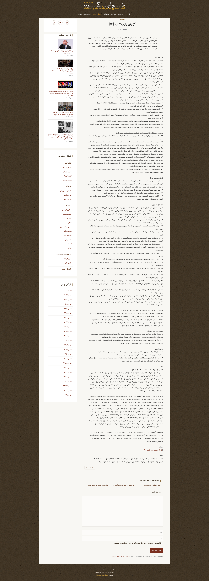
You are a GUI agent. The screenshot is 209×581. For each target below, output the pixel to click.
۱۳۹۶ (66, 326)
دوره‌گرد (106, 14)
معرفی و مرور (67, 167)
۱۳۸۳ (65, 386)
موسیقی (69, 218)
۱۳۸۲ (66, 390)
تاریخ (70, 244)
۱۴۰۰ (66, 308)
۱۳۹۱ (66, 349)
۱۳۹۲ (66, 345)
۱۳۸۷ (65, 367)
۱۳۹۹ (66, 313)
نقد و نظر (68, 263)
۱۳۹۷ (66, 322)
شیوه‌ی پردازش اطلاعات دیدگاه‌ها (121, 556)
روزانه (70, 248)
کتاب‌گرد (120, 14)
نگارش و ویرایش (66, 190)
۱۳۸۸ (65, 363)
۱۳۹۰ (66, 354)
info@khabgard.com (102, 575)
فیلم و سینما (67, 214)
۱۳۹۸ (66, 317)
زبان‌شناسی (68, 195)
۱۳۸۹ (66, 358)
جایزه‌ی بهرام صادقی (84, 14)
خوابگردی (68, 239)
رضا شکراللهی (98, 570)
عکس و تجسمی (66, 226)
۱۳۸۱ (66, 395)
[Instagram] (67, 22)
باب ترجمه (68, 199)
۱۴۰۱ (66, 304)
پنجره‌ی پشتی (67, 180)
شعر (70, 222)
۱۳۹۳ (65, 340)
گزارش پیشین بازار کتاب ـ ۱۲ (153, 450)
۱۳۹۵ (66, 331)
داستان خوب (67, 235)
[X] (54, 22)
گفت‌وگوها (68, 176)
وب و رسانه (68, 231)
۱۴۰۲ (66, 299)
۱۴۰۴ (66, 290)
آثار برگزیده (68, 258)
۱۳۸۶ (66, 372)
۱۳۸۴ (65, 381)
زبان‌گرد (113, 14)
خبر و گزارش (67, 171)
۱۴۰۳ (66, 295)
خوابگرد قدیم (97, 14)
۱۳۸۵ (65, 376)
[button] (130, 14)
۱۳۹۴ (66, 335)
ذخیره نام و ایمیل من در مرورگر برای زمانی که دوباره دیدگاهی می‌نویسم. (137, 543)
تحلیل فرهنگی (67, 209)
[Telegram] (60, 22)
